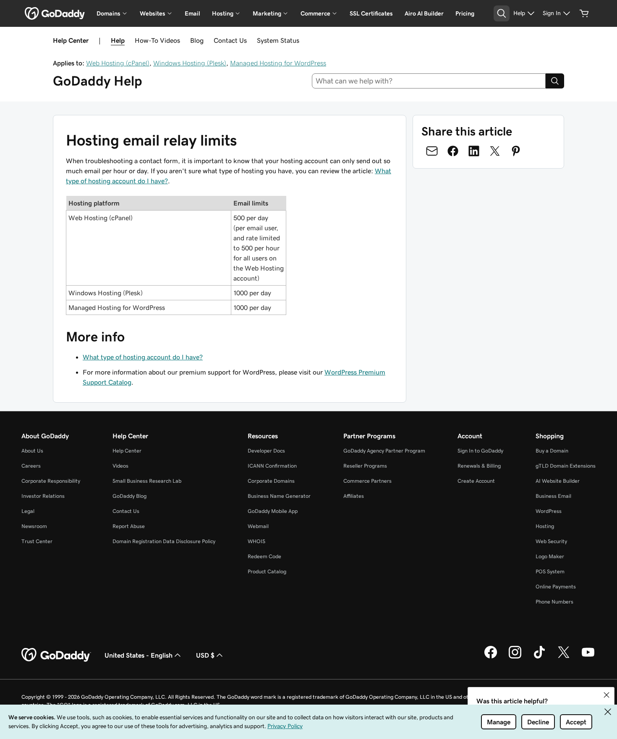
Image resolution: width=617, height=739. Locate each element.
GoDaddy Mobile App (273, 511)
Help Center (126, 450)
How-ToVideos (157, 40)
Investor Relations (43, 496)
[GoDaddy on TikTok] (539, 657)
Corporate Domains (271, 481)
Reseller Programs (365, 465)
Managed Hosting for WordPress (278, 63)
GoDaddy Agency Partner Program (384, 450)
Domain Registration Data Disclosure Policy (163, 541)
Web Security (551, 541)
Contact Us (230, 40)
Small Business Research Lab (146, 481)
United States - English (139, 655)
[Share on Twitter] (494, 151)
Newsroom (34, 526)
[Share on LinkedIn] (473, 151)
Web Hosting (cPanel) (117, 63)
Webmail (258, 526)
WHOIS (256, 541)
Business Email (553, 496)
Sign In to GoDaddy (480, 450)
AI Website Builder (558, 481)
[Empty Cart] (584, 13)
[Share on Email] (431, 151)
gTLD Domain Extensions (566, 465)
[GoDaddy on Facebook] (490, 657)
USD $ (205, 655)
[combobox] (429, 81)
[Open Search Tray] (502, 13)
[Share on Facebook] (452, 151)
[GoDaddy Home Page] (56, 655)
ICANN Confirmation (272, 465)
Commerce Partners (367, 481)
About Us (32, 450)
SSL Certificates (371, 13)
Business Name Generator (279, 496)
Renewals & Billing (479, 465)
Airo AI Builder (424, 13)
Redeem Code (264, 556)
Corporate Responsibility (50, 481)
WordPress (549, 511)
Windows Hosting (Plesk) (189, 63)
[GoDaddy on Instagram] (515, 657)
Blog (197, 40)
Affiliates (353, 496)
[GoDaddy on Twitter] (563, 657)
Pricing (464, 13)
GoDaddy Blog (129, 496)
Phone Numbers (554, 601)
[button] (606, 695)
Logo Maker (550, 556)
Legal (27, 511)
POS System (550, 571)
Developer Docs (266, 450)
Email (192, 13)
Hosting (545, 526)
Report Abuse (128, 526)
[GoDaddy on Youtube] (588, 657)
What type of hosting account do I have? (143, 357)
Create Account (476, 481)
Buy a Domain (552, 450)
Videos (120, 465)
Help (118, 40)
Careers (31, 465)
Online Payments (556, 586)
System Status (278, 40)
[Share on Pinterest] (515, 151)
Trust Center (36, 541)
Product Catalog (267, 571)
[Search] (555, 80)
